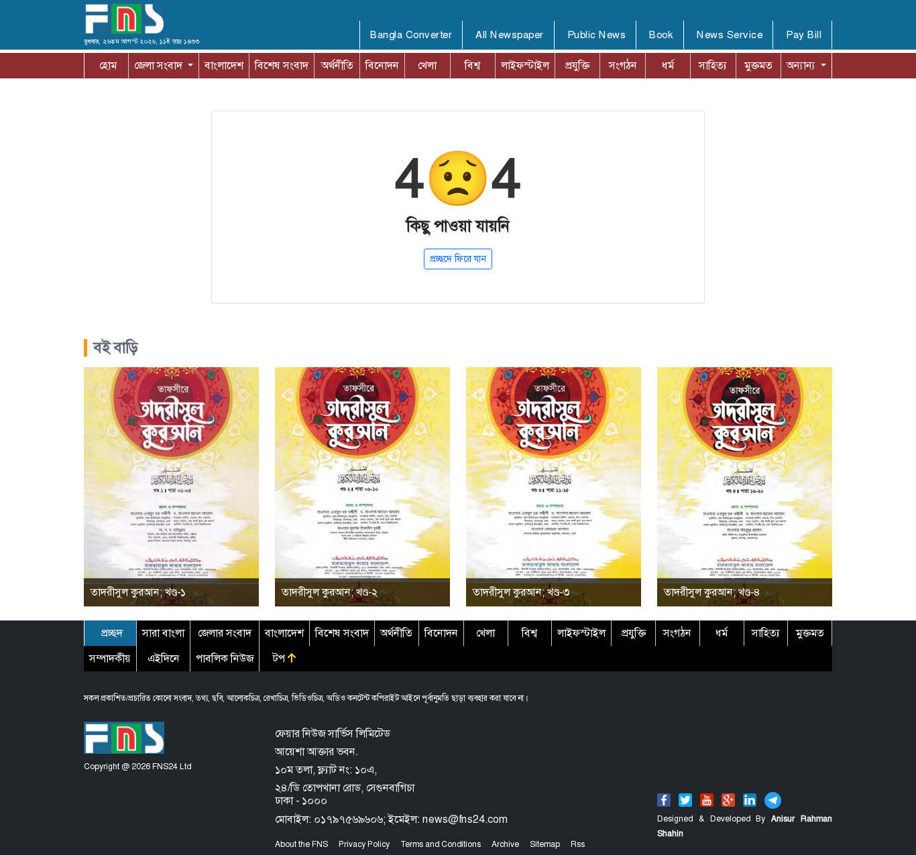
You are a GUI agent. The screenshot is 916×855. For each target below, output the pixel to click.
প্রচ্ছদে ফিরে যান (458, 259)
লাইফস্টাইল (525, 65)
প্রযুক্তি (577, 65)
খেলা (427, 65)
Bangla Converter (411, 35)
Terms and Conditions (440, 844)
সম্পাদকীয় (110, 658)
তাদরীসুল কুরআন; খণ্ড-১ (138, 592)
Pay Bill (803, 35)
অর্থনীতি (337, 65)
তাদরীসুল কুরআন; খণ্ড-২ (330, 592)
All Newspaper (509, 35)
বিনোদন (382, 65)
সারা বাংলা (163, 633)
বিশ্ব (472, 65)
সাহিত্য (713, 65)
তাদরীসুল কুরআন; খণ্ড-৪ (712, 592)
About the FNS (301, 844)
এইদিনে (164, 658)
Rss (578, 844)
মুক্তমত (758, 65)
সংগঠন (623, 65)
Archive (505, 844)
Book (661, 35)
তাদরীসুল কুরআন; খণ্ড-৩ (521, 592)
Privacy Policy (364, 844)
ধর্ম (668, 65)
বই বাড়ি (116, 347)
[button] (163, 65)
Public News (596, 35)
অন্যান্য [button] (789, 65)
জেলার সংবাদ (224, 633)
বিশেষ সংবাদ (281, 65)
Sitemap (545, 844)
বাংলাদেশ (224, 65)
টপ (280, 658)
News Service (729, 35)
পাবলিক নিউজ (224, 658)
